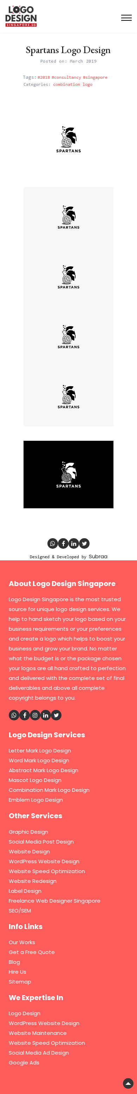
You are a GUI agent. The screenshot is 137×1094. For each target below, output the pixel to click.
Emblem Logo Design (36, 799)
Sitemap (20, 981)
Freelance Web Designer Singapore (54, 900)
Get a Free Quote (32, 952)
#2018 (44, 77)
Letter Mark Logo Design (40, 750)
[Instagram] (35, 715)
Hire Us (17, 971)
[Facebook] (63, 543)
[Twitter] (84, 543)
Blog (14, 962)
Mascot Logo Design (35, 780)
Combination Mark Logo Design (49, 790)
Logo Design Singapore (38, 599)
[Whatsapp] (52, 543)
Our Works (22, 942)
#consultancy (66, 77)
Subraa (98, 556)
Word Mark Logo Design (39, 760)
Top (128, 1083)
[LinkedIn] (73, 543)
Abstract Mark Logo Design (43, 770)
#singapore (95, 77)
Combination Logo (72, 84)
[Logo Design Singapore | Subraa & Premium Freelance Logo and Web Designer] (21, 15)
